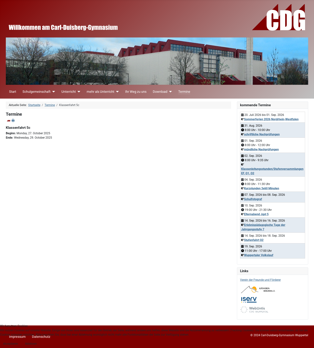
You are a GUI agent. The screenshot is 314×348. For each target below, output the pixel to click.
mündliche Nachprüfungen (261, 149)
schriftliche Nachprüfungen (262, 134)
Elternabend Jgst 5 (256, 214)
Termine (184, 92)
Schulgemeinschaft (37, 92)
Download (160, 92)
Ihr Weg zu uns (135, 92)
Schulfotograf (253, 199)
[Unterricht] (78, 91)
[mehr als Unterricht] (116, 91)
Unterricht (68, 92)
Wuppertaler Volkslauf (258, 255)
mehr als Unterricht (100, 92)
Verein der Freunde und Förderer (260, 280)
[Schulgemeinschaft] (53, 91)
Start (12, 92)
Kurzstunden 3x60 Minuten (261, 188)
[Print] (13, 120)
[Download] (169, 91)
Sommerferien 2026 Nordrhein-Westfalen (271, 119)
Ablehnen (31, 343)
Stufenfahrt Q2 (253, 240)
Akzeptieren (10, 343)
